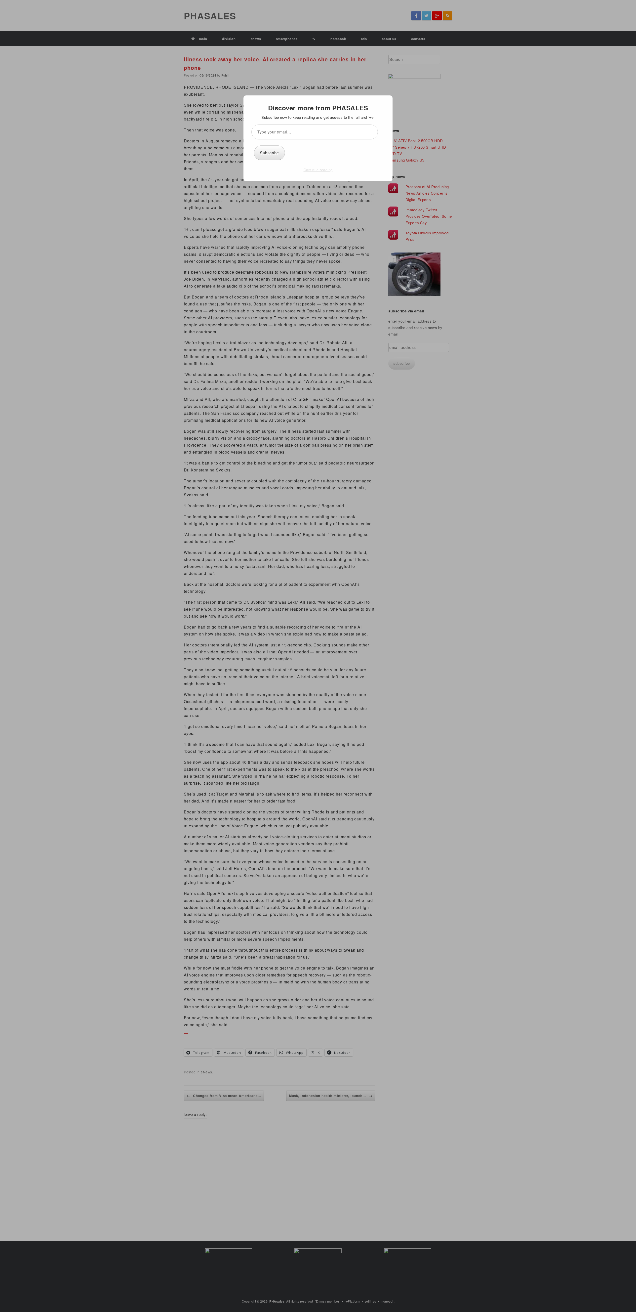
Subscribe (269, 153)
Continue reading (318, 169)
